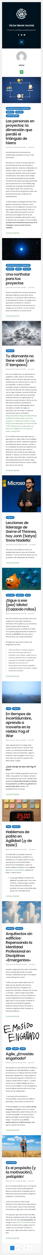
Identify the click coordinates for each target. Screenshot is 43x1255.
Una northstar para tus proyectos (18, 279)
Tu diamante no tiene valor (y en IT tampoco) (20, 360)
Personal (19, 928)
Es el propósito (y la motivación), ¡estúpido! (21, 1172)
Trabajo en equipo (12, 116)
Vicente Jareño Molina (16, 870)
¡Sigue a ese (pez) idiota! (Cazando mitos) (21, 605)
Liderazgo (10, 112)
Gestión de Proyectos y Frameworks (18, 108)
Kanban (15, 1048)
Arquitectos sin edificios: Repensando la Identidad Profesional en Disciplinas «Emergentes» (19, 947)
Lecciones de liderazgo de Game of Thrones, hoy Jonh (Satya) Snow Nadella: (21, 531)
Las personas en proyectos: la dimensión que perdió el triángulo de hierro (20, 132)
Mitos (28, 595)
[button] (21, 72)
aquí (25, 624)
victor (32, 147)
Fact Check (10, 595)
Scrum (23, 1048)
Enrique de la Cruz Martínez (21, 1222)
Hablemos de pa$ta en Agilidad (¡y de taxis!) (19, 838)
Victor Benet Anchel (21, 25)
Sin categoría (11, 1162)
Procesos (19, 112)
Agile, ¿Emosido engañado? (19, 1056)
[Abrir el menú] (21, 42)
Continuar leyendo (12, 233)
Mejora (18, 269)
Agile (8, 708)
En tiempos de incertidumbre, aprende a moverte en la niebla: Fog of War (19, 724)
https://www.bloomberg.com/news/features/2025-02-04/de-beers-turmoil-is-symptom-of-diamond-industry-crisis (21, 418)
